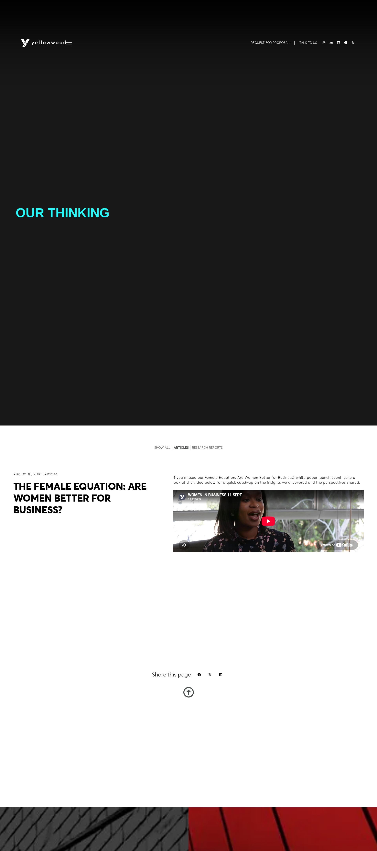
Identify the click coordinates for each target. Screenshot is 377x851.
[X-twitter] (353, 43)
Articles (51, 474)
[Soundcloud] (331, 43)
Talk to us (308, 43)
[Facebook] (346, 43)
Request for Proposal (270, 43)
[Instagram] (324, 43)
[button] (199, 674)
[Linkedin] (338, 43)
